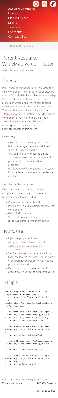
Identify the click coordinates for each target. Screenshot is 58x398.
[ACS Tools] (43, 4)
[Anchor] (19, 80)
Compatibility (17, 36)
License (6, 380)
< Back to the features (20, 46)
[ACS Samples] (52, 4)
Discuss (13, 23)
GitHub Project (18, 18)
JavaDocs (14, 27)
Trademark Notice (12, 383)
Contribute (15, 32)
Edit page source (46, 391)
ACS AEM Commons (21, 9)
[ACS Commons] (35, 4)
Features (14, 13)
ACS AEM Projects (46, 383)
